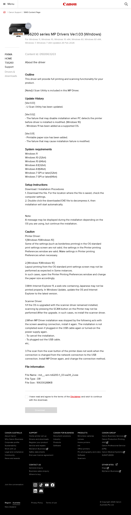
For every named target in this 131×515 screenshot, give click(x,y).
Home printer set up (37, 436)
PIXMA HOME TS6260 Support (9, 60)
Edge (104, 468)
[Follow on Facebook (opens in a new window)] (52, 485)
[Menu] (126, 4)
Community (10, 455)
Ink (79, 445)
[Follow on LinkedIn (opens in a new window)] (35, 491)
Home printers (84, 442)
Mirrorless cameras (86, 436)
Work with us (10, 449)
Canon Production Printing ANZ (113, 441)
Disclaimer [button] (75, 396)
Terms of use (51, 503)
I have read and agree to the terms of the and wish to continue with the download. (65, 398)
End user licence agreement (41, 455)
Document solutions (62, 436)
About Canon (10, 436)
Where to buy (35, 474)
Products (57, 442)
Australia (16, 503)
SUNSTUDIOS (108, 455)
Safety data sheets (37, 452)
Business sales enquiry (39, 471)
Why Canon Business (14, 439)
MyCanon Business (37, 449)
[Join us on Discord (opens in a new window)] (41, 491)
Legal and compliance (14, 452)
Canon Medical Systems (112, 452)
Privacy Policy (37, 503)
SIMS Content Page (32, 12)
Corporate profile (12, 442)
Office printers (84, 449)
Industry (56, 439)
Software (57, 445)
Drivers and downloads (39, 439)
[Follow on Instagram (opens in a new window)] (35, 485)
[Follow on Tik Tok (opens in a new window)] (41, 485)
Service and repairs (37, 445)
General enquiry (36, 468)
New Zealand (10, 507)
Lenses (81, 439)
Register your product (38, 442)
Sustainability (10, 445)
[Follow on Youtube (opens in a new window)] (46, 485)
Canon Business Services (113, 436)
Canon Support (15, 12)
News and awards (12, 458)
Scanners (82, 458)
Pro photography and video (89, 452)
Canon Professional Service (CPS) (113, 447)
